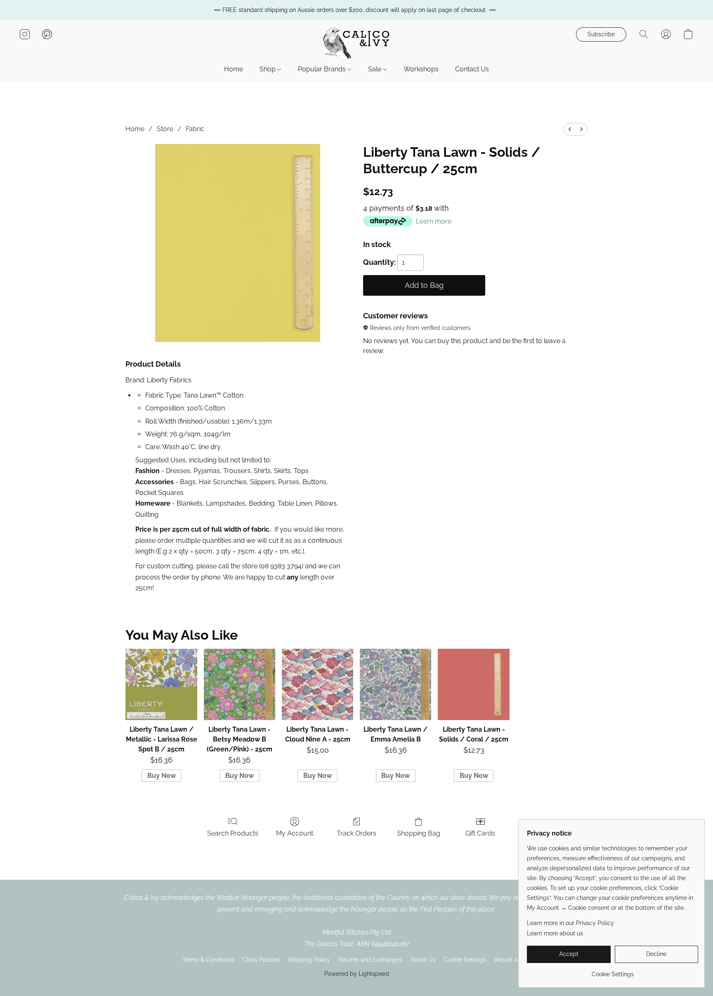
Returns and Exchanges (370, 959)
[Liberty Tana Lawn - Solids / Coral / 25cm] (473, 684)
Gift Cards (480, 833)
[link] (612, 971)
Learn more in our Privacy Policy (570, 923)
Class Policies (261, 959)
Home (233, 69)
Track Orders (356, 833)
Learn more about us (555, 933)
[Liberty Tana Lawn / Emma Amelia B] (395, 684)
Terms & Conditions (208, 959)
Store (165, 129)
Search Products (232, 833)
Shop (268, 69)
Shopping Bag (418, 833)
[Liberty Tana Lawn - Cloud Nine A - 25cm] (317, 684)
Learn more (433, 221)
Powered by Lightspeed (356, 973)
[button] (356, 42)
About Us (423, 959)
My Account (294, 833)
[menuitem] (570, 129)
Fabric (195, 129)
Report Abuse (512, 959)
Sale (375, 69)
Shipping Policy (309, 959)
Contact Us (472, 69)
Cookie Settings (465, 959)
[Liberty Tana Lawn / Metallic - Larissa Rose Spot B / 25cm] (161, 684)
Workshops (421, 69)
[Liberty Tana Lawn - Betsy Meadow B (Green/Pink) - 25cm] (239, 684)
